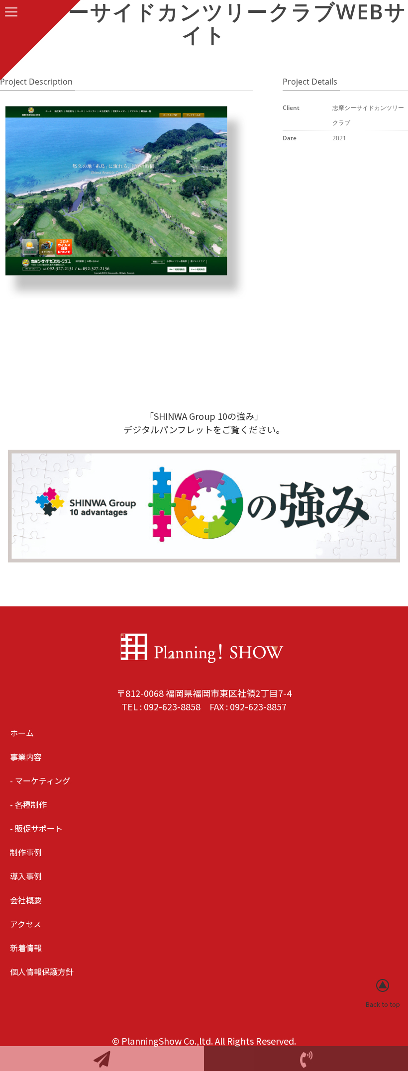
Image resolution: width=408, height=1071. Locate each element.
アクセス (25, 924)
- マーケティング (40, 780)
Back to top (383, 1004)
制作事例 (26, 852)
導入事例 (26, 876)
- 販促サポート (36, 828)
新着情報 (26, 948)
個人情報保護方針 (42, 971)
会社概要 (26, 900)
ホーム (22, 733)
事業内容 (26, 757)
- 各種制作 (28, 804)
